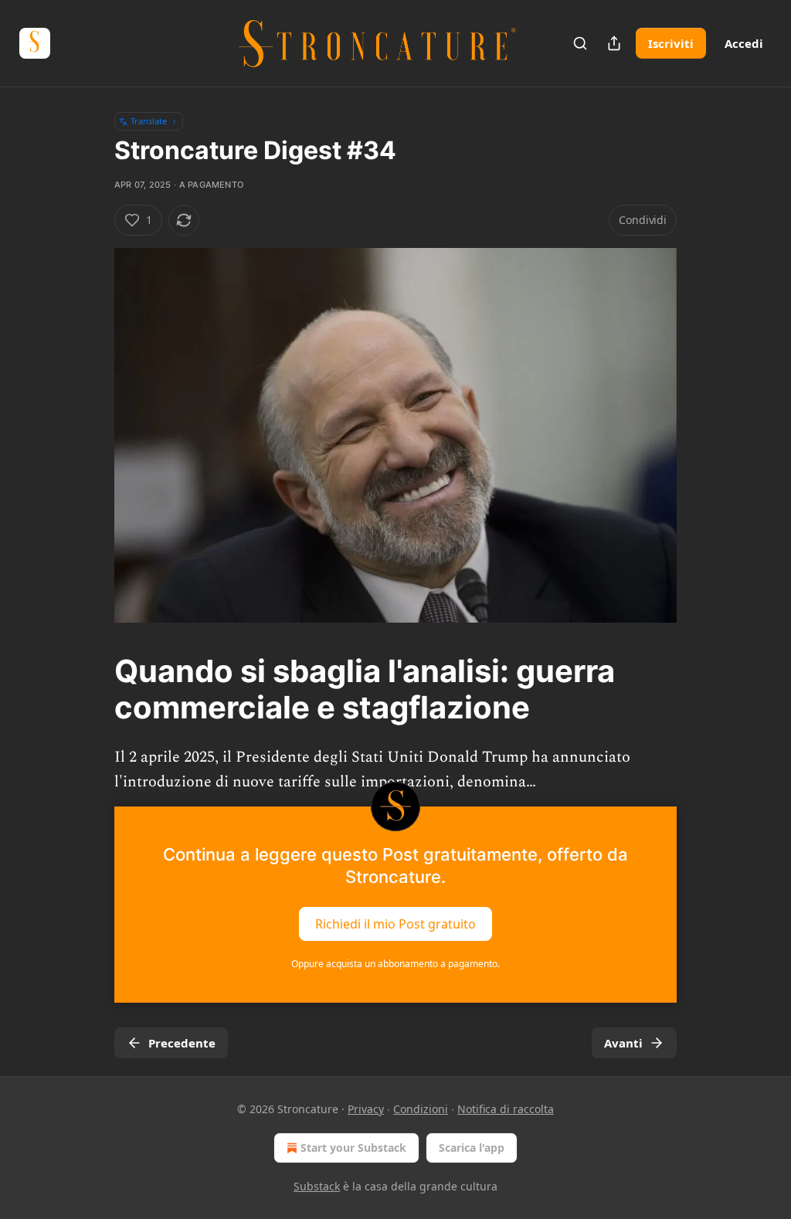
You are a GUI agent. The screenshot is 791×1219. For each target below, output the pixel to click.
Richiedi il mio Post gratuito (395, 923)
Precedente (182, 1043)
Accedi (744, 43)
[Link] (92, 689)
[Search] (580, 43)
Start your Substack (353, 1147)
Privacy (366, 1109)
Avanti (623, 1043)
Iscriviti (671, 43)
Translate (149, 121)
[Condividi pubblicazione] (614, 43)
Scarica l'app (471, 1147)
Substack (317, 1186)
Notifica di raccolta (505, 1109)
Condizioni (420, 1109)
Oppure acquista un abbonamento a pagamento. (395, 963)
